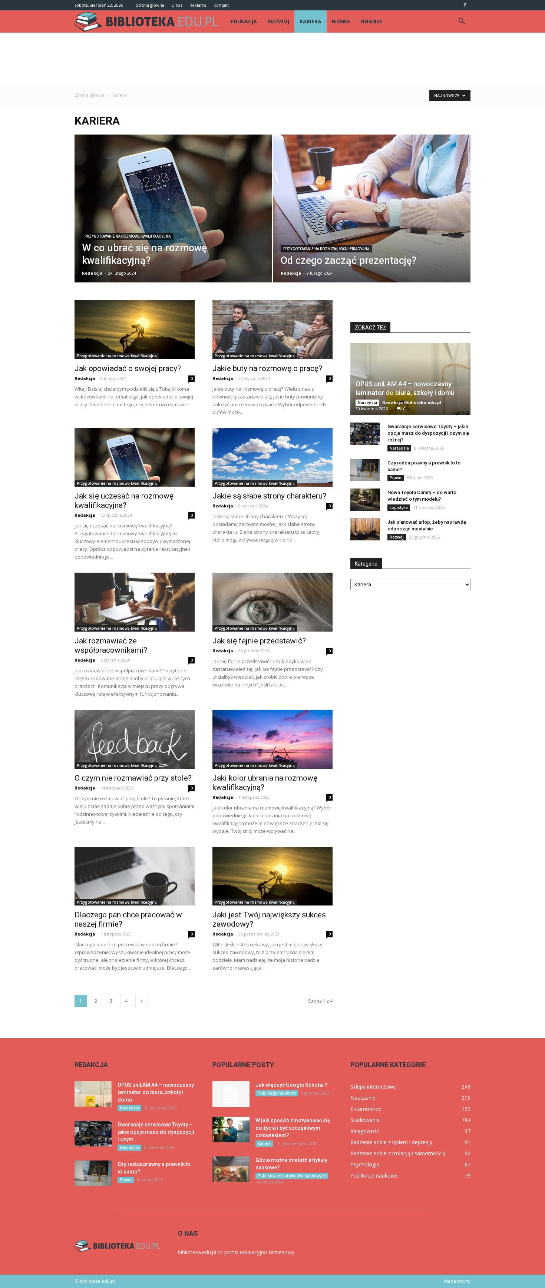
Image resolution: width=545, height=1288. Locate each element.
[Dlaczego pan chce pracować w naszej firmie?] (135, 876)
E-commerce (365, 1108)
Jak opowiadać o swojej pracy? (128, 368)
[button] (461, 21)
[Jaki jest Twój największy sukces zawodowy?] (272, 876)
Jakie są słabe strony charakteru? (269, 495)
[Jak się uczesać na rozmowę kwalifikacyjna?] (135, 457)
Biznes (341, 21)
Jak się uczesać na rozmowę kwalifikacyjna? (124, 500)
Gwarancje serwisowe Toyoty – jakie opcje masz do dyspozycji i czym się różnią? (428, 433)
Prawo (396, 477)
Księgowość (364, 1131)
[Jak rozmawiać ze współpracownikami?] (135, 602)
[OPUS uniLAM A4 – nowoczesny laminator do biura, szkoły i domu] (410, 379)
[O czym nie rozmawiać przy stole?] (135, 739)
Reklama (198, 5)
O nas (176, 5)
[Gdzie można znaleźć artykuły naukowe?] (231, 1169)
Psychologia (364, 1164)
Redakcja (92, 273)
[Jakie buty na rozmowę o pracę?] (272, 329)
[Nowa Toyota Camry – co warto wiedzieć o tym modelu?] (365, 500)
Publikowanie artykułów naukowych (292, 1175)
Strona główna (150, 5)
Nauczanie (363, 1097)
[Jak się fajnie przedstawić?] (272, 602)
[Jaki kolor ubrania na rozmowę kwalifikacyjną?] (272, 739)
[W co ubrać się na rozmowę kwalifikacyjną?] (173, 214)
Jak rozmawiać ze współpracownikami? (111, 645)
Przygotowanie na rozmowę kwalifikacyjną (128, 236)
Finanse (371, 21)
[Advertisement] (272, 58)
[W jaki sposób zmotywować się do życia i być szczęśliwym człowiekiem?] (231, 1129)
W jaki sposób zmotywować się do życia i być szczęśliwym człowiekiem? (292, 1128)
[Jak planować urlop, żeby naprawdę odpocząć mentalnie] (365, 529)
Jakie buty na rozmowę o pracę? (267, 368)
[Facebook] (464, 5)
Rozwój (278, 21)
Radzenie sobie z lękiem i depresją (391, 1142)
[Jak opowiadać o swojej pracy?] (135, 329)
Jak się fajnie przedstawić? (259, 640)
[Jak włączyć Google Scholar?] (231, 1094)
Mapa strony (457, 1281)
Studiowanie (365, 1119)
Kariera (310, 21)
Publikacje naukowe (277, 1093)
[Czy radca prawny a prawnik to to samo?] (365, 470)
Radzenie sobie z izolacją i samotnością (398, 1153)
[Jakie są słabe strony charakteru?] (272, 457)
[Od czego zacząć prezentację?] (372, 214)
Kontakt (221, 5)
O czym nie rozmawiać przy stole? (133, 778)
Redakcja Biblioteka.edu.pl (411, 402)
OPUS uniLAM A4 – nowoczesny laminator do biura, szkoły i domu (156, 1092)
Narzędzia (367, 402)
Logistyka (399, 507)
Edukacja (244, 21)
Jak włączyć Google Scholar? (291, 1085)
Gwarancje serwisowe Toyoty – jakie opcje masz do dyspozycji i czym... (156, 1132)
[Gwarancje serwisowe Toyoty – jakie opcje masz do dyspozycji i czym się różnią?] (365, 434)
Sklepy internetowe (373, 1086)
